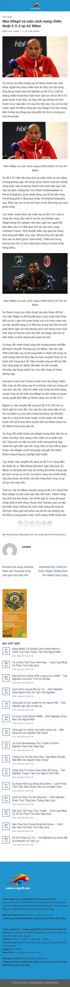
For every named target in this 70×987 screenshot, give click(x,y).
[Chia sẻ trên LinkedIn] (49, 523)
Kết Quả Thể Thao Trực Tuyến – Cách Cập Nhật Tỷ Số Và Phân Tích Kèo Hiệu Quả (39, 812)
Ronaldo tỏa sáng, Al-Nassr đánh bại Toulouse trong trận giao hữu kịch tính (18, 571)
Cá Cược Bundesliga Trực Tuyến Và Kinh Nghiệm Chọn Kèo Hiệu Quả (35, 745)
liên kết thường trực (57, 534)
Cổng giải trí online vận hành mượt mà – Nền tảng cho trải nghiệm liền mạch (38, 731)
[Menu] (4, 6)
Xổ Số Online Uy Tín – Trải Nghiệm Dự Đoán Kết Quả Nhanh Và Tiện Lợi (39, 839)
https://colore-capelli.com (42, 915)
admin (36, 31)
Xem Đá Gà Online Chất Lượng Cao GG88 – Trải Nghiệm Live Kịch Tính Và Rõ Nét (39, 677)
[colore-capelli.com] (35, 5)
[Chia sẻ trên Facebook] (26, 523)
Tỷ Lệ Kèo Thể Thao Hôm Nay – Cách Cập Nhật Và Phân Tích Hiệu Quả (39, 664)
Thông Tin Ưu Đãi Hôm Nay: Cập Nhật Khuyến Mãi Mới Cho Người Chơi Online (38, 758)
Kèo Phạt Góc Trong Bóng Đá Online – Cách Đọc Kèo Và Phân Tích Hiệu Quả (37, 826)
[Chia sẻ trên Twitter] (32, 523)
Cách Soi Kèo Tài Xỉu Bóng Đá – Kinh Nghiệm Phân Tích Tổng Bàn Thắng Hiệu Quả (38, 799)
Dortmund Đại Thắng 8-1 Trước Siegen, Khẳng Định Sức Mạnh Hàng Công (53, 571)
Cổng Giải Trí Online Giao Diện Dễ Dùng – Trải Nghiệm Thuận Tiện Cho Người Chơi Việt (38, 772)
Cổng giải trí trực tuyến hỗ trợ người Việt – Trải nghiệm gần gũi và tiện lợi (38, 704)
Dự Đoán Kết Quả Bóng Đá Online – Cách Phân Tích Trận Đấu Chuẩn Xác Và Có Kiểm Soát (39, 785)
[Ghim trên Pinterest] (44, 523)
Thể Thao (7, 17)
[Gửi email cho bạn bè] (38, 523)
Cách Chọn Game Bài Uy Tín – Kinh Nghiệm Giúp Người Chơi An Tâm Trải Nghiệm (37, 691)
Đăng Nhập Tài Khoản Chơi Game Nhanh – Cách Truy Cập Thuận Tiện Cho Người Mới (37, 650)
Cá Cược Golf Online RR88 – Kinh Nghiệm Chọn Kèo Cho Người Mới (39, 718)
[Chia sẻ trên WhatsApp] (20, 523)
